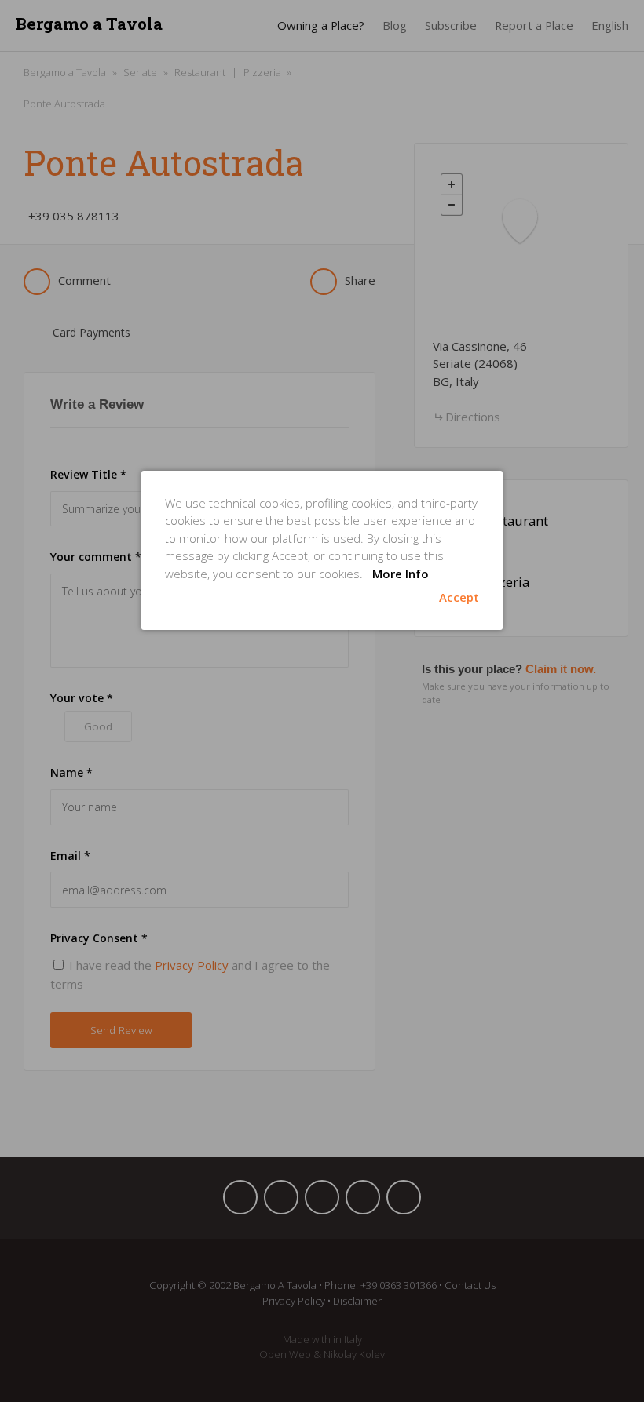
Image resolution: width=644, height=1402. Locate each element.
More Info (400, 573)
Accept (459, 597)
